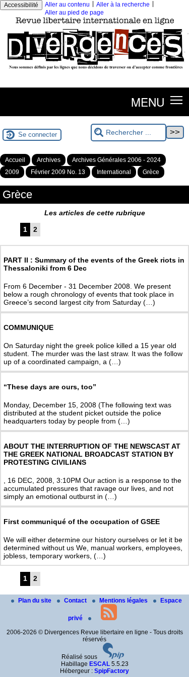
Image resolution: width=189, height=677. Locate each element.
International (114, 172)
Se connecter (37, 134)
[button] (176, 100)
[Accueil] (94, 71)
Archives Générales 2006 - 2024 (116, 159)
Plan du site (35, 600)
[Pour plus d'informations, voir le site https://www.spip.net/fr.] (113, 656)
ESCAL (99, 663)
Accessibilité (21, 5)
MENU (147, 102)
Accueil (15, 159)
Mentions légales (124, 600)
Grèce (151, 172)
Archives (48, 159)
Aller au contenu (67, 4)
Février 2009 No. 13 (58, 172)
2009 (12, 172)
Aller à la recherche (123, 4)
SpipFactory (111, 670)
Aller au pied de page (74, 12)
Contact (76, 600)
